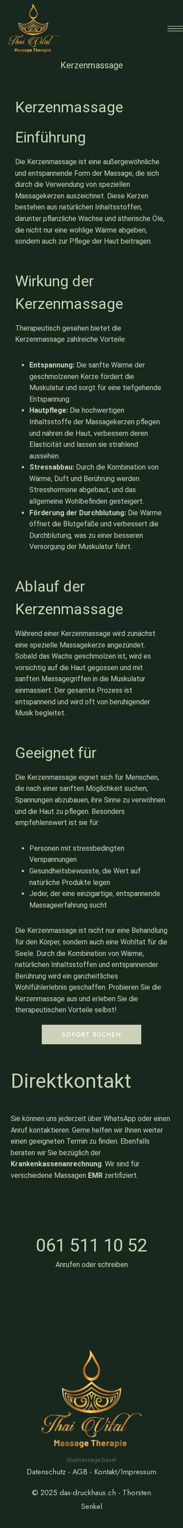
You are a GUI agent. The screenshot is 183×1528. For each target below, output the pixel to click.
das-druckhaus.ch (88, 1492)
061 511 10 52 (91, 1245)
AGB (80, 1471)
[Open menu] (175, 28)
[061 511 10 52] (91, 1210)
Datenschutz (46, 1471)
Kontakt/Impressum (125, 1471)
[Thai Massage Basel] (33, 28)
